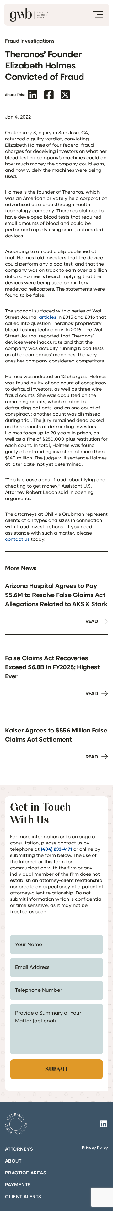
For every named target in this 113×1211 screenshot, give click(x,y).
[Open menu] (98, 14)
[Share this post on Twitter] (65, 94)
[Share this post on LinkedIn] (32, 94)
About (13, 1161)
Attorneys (19, 1149)
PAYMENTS (18, 1184)
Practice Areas (25, 1172)
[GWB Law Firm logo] (29, 15)
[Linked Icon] (103, 1123)
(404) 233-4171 (56, 849)
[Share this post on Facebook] (49, 94)
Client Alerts (23, 1196)
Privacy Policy (95, 1147)
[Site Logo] (16, 1124)
